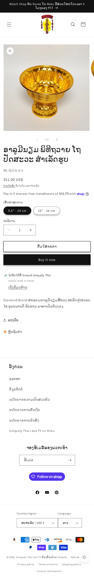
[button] (9, 25)
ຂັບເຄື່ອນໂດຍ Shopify (54, 557)
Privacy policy (25, 564)
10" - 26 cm (46, 211)
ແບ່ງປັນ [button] (13, 320)
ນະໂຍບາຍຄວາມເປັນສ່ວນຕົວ (29, 399)
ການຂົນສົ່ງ (9, 185)
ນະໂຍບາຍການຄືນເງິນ (24, 410)
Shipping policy (71, 564)
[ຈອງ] (70, 460)
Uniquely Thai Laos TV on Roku (32, 431)
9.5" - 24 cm (17, 211)
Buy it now (47, 259)
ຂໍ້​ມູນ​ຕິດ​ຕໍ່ (16, 389)
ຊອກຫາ (15, 379)
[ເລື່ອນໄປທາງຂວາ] (57, 139)
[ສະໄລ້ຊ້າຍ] (37, 139)
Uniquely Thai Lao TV (28, 557)
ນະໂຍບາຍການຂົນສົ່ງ (24, 420)
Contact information (49, 571)
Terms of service (48, 564)
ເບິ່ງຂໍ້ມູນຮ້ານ (17, 287)
